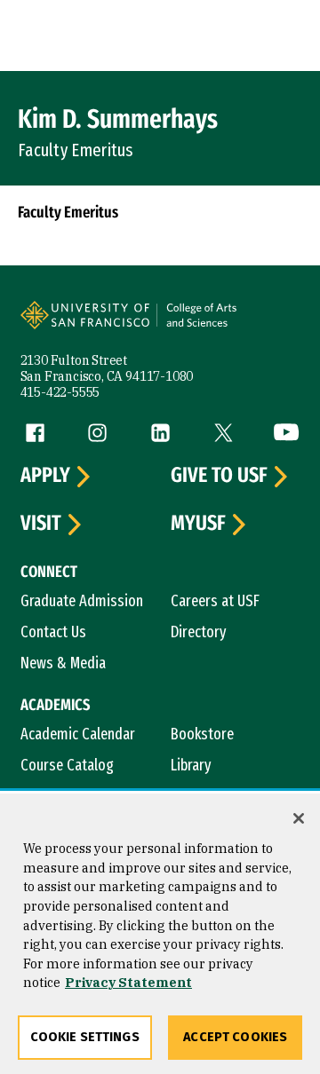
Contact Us (53, 632)
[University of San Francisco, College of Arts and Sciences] (227, 324)
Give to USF (219, 475)
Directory (199, 632)
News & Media (63, 663)
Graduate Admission (81, 601)
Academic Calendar (77, 734)
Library (191, 765)
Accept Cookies (235, 1037)
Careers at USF (215, 601)
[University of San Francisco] (90, 324)
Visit (40, 523)
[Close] (298, 818)
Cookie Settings (85, 1037)
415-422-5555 (60, 392)
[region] (160, 934)
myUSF (198, 523)
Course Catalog (67, 765)
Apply (45, 475)
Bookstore (202, 734)
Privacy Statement (128, 982)
